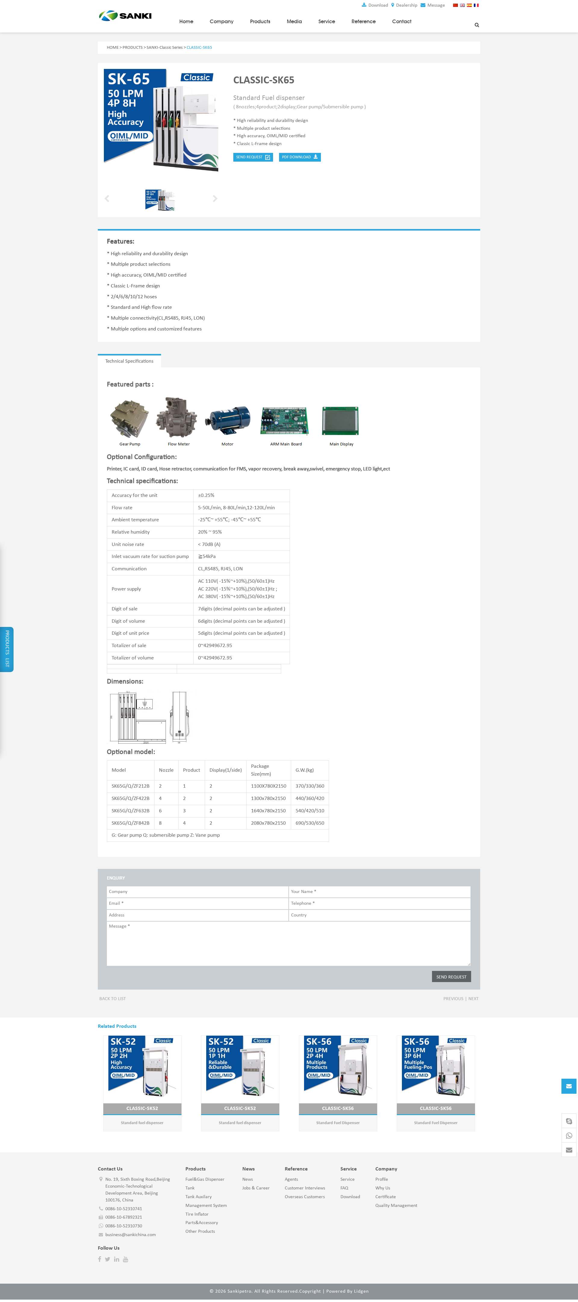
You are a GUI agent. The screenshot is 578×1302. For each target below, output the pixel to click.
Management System (206, 1205)
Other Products (200, 1231)
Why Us (382, 1188)
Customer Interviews (305, 1188)
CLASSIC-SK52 (142, 1108)
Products (260, 21)
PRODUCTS (133, 47)
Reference (364, 21)
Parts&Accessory (201, 1222)
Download (377, 5)
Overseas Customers (305, 1197)
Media (294, 21)
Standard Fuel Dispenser (338, 1123)
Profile (381, 1179)
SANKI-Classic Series (165, 47)
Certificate (385, 1197)
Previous (453, 999)
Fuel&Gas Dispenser (205, 1179)
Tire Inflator (197, 1214)
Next (473, 999)
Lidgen (361, 1291)
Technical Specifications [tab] (129, 361)
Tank (189, 1188)
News (247, 1179)
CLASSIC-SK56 (338, 1108)
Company (222, 21)
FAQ (344, 1188)
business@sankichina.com (130, 1234)
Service (327, 21)
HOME (113, 47)
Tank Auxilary (198, 1197)
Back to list (112, 999)
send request (250, 157)
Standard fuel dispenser (142, 1123)
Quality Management (396, 1205)
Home (186, 21)
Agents (291, 1179)
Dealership (406, 5)
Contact (402, 21)
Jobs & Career (256, 1188)
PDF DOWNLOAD (298, 157)
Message (435, 5)
